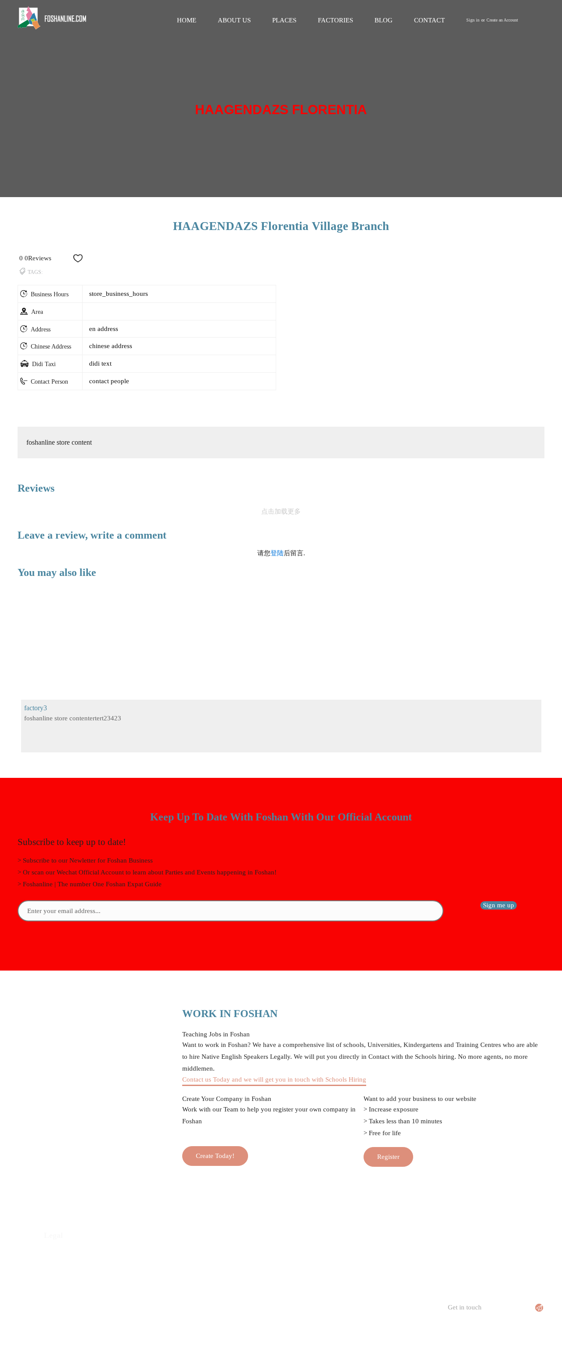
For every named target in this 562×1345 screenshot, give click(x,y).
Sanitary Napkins (330, 1254)
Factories (335, 20)
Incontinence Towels (335, 1293)
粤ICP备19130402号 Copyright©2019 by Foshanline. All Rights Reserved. (281, 1333)
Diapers (317, 1280)
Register (388, 1156)
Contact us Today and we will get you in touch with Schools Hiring (274, 1079)
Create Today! (215, 1155)
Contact (429, 20)
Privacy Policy (63, 1254)
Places (284, 20)
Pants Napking (327, 1267)
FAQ (182, 1280)
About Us (189, 1267)
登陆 (277, 553)
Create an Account (502, 20)
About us (234, 20)
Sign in (472, 20)
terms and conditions (72, 1267)
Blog (384, 20)
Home (186, 20)
